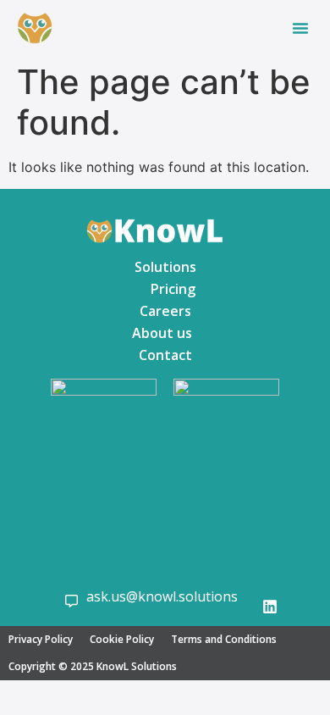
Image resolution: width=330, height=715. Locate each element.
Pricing (173, 289)
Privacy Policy (40, 639)
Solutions (165, 267)
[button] (300, 28)
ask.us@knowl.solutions (162, 596)
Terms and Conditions (224, 639)
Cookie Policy (122, 639)
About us (162, 333)
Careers (165, 311)
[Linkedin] (270, 606)
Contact (165, 355)
